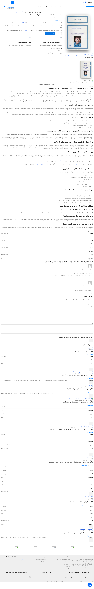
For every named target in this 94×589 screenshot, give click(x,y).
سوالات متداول (67, 561)
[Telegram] (56, 578)
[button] (91, 369)
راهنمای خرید (67, 556)
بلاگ (69, 568)
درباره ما (68, 566)
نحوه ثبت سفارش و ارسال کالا (63, 559)
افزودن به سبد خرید (50, 33)
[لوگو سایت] (87, 2)
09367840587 (43, 561)
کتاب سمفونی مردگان (88, 577)
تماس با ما (44, 556)
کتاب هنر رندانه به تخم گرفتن (70, 577)
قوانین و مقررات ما (66, 564)
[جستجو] (12, 2)
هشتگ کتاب (90, 556)
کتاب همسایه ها (79, 577)
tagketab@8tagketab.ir (41, 559)
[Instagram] (60, 578)
